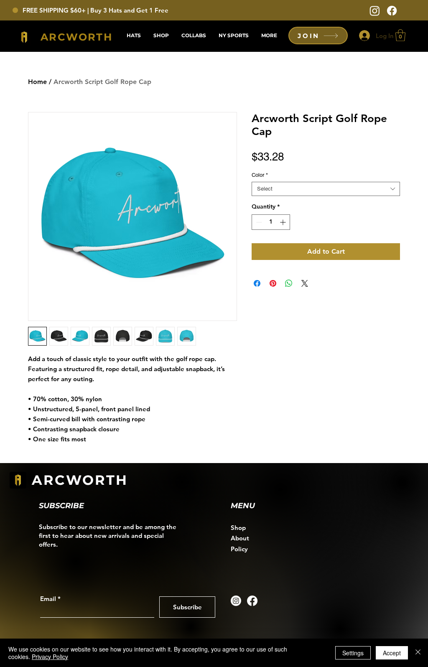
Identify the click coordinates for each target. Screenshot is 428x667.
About (240, 538)
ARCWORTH (80, 480)
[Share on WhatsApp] (289, 283)
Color (260, 175)
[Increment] (283, 222)
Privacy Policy (50, 656)
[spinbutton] (270, 222)
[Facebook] (391, 10)
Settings (353, 653)
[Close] (418, 652)
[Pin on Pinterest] (273, 283)
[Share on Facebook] (257, 283)
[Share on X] (305, 283)
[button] (400, 35)
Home (37, 82)
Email (48, 599)
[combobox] (326, 189)
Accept (392, 653)
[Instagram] (374, 10)
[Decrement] (258, 222)
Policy (239, 549)
